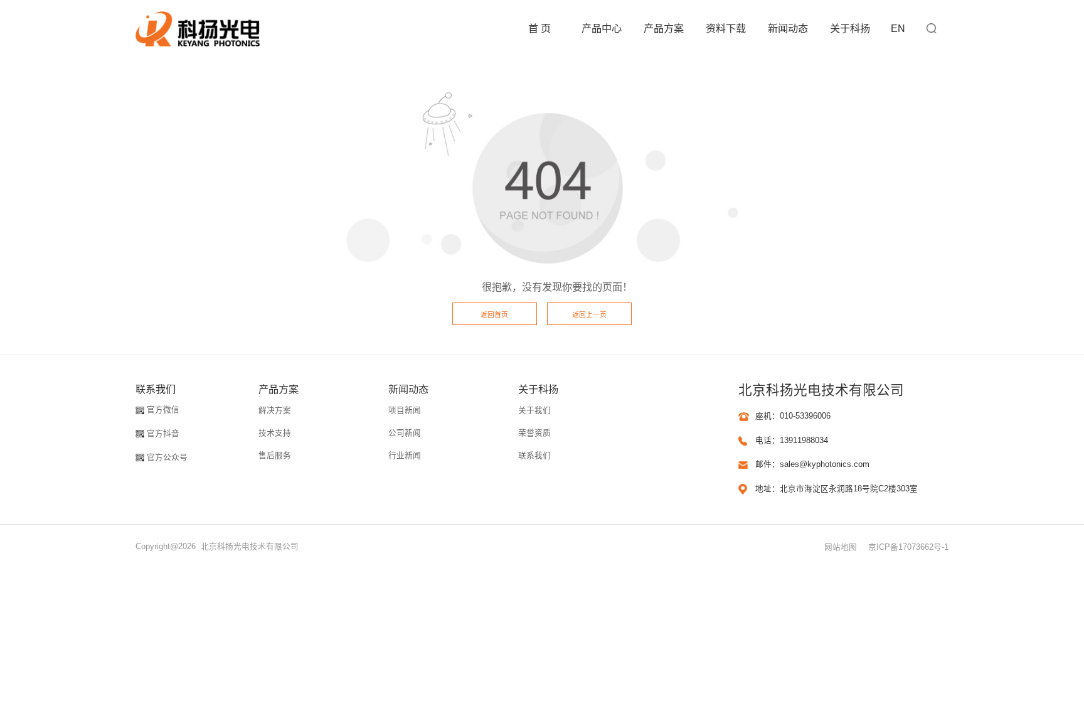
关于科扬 (850, 28)
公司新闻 (404, 433)
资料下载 (726, 28)
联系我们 (534, 455)
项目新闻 (404, 410)
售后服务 (274, 455)
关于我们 (534, 410)
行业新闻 (404, 455)
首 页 (539, 28)
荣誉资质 (534, 433)
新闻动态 (788, 28)
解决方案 (274, 410)
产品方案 (664, 28)
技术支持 (274, 433)
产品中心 (602, 28)
